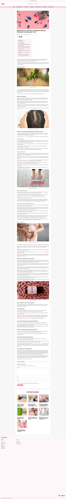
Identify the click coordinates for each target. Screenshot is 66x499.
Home (2, 441)
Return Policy (18, 442)
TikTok (30, 0)
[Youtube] (62, 495)
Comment (18, 367)
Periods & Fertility (3, 442)
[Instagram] (60, 495)
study (20, 254)
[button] (20, 37)
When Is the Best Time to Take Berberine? (24, 47)
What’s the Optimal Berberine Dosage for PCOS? (24, 53)
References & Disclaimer (21, 361)
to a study (21, 331)
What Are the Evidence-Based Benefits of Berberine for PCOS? (24, 45)
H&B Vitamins (3, 448)
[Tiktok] (64, 495)
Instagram (32, 0)
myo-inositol (23, 155)
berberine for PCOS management (26, 156)
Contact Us (18, 441)
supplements (28, 318)
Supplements (3, 447)
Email (18, 380)
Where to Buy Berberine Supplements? (24, 54)
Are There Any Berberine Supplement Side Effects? (24, 50)
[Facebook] (59, 495)
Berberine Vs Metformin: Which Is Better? (24, 46)
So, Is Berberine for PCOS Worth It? (24, 55)
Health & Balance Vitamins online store (36, 343)
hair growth (21, 105)
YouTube (35, 0)
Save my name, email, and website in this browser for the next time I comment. (28, 383)
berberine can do (25, 136)
